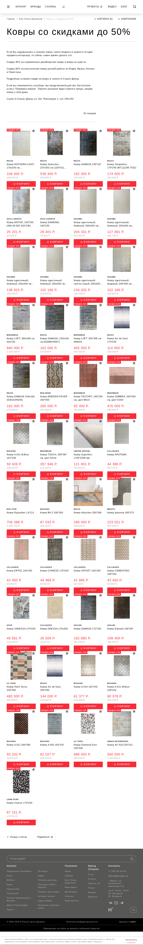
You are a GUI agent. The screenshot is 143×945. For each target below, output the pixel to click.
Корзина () (105, 19)
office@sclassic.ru (118, 876)
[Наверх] (133, 910)
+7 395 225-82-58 (117, 871)
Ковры (41, 876)
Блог (124, 6)
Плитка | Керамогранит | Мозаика (19, 899)
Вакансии (92, 897)
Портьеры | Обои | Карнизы (47, 885)
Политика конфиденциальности (82, 922)
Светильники (13, 889)
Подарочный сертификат (19, 871)
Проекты (93, 6)
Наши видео (71, 887)
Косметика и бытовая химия (48, 906)
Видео (112, 6)
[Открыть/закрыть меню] (8, 6)
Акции (68, 871)
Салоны (50, 6)
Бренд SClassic (93, 867)
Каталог (21, 6)
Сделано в (124, 922)
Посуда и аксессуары (48, 892)
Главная (11, 19)
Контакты (114, 865)
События (69, 896)
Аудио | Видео (45, 901)
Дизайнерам (71, 892)
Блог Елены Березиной (31, 19)
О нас (91, 874)
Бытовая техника (46, 896)
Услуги (91, 888)
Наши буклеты (72, 901)
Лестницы (43, 871)
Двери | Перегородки (17, 905)
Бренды (36, 6)
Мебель (10, 880)
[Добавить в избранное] (33, 131)
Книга (9, 876)
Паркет (10, 909)
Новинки (69, 876)
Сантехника (12, 893)
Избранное (128, 19)
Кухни (10, 884)
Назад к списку (18, 837)
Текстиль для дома (47, 880)
